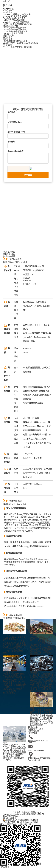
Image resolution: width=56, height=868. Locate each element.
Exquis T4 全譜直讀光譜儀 (14, 18)
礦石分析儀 (7, 37)
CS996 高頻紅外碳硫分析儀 (14, 29)
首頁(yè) (6, 1)
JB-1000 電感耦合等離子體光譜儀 (17, 47)
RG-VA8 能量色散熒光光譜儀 (15, 41)
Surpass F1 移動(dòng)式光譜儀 (16, 14)
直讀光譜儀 (7, 12)
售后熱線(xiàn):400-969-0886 (38, 742)
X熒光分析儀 (8, 9)
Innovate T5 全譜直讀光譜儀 (15, 16)
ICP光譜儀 (7, 45)
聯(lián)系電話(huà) (16, 132)
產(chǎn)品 (7, 5)
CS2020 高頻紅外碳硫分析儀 (15, 31)
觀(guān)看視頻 (21, 73)
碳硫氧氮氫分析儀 (10, 26)
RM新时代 (4, 867)
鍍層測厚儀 (7, 39)
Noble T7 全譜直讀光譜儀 (14, 20)
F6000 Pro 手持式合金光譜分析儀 (17, 24)
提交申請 (28, 175)
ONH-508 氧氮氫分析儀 (13, 33)
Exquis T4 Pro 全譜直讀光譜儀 (16, 22)
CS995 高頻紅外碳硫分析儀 (14, 28)
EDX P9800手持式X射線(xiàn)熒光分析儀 (20, 43)
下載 (16, 85)
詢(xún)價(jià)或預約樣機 (13, 93)
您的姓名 (11, 112)
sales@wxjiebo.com (36, 750)
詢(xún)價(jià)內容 (15, 151)
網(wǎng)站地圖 (9, 818)
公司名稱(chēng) (14, 122)
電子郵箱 (11, 141)
